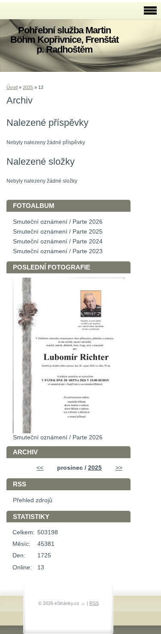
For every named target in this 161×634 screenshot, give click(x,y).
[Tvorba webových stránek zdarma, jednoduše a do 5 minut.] (84, 604)
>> (118, 468)
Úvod (12, 87)
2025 (28, 87)
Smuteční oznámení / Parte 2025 (58, 231)
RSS (94, 603)
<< (39, 468)
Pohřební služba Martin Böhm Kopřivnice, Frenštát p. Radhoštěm (64, 40)
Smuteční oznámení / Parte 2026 (58, 222)
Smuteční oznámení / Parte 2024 (58, 241)
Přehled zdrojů (32, 500)
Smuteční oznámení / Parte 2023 (58, 251)
